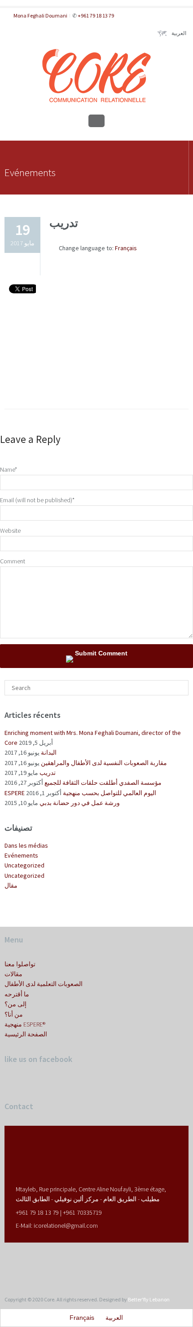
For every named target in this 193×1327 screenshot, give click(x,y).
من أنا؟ (13, 1014)
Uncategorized (24, 865)
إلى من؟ (15, 1004)
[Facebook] (7, 1265)
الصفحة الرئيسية (25, 1034)
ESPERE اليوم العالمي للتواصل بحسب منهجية (80, 793)
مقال (11, 885)
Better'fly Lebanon (149, 1299)
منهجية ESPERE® (24, 1024)
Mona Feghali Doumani (40, 15)
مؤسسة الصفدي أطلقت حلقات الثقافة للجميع (103, 783)
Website (10, 530)
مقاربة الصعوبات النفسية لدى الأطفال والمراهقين (104, 763)
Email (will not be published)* (37, 500)
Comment (12, 561)
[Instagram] (17, 1265)
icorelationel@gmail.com (66, 1225)
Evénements (21, 855)
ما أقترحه (16, 994)
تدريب (47, 773)
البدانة (49, 752)
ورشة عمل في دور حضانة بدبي (79, 803)
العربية (178, 33)
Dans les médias (26, 845)
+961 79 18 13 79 (95, 15)
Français (126, 248)
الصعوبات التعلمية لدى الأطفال (43, 984)
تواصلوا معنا (19, 964)
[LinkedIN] (27, 1265)
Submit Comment (100, 653)
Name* (8, 469)
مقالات (13, 974)
